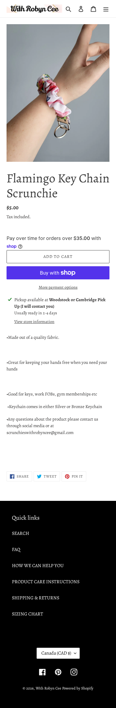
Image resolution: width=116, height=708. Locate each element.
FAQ (16, 549)
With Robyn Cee (48, 688)
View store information (34, 321)
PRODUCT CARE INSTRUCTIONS (45, 581)
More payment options (58, 287)
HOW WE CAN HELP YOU (38, 565)
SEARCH (20, 533)
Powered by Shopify (77, 688)
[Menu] (106, 8)
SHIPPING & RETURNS (35, 598)
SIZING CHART (27, 614)
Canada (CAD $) (56, 653)
